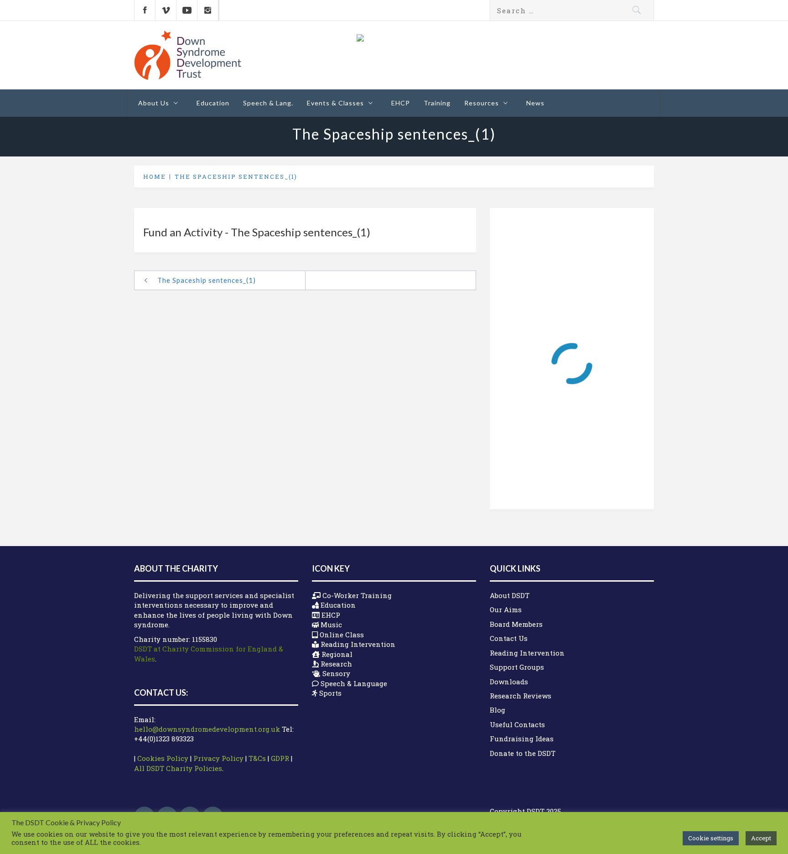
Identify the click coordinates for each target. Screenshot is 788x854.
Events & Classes (335, 103)
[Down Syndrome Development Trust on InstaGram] (207, 10)
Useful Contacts (517, 724)
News (535, 103)
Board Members (516, 624)
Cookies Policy (162, 758)
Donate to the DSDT (522, 753)
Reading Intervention (527, 652)
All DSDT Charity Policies (178, 768)
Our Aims (506, 609)
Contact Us (509, 638)
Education (213, 103)
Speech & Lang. (268, 103)
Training (437, 103)
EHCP (400, 103)
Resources (481, 103)
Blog (497, 709)
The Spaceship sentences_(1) (206, 280)
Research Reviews (520, 695)
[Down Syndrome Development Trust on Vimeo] (166, 10)
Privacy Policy (218, 758)
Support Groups (517, 667)
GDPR (280, 758)
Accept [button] (761, 838)
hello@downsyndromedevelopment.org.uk (207, 729)
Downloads (509, 681)
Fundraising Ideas (522, 738)
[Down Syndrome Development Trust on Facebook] (145, 10)
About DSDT (509, 595)
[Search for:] (571, 10)
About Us (153, 103)
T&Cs (257, 758)
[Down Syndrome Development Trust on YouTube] (186, 10)
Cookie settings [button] (710, 838)
